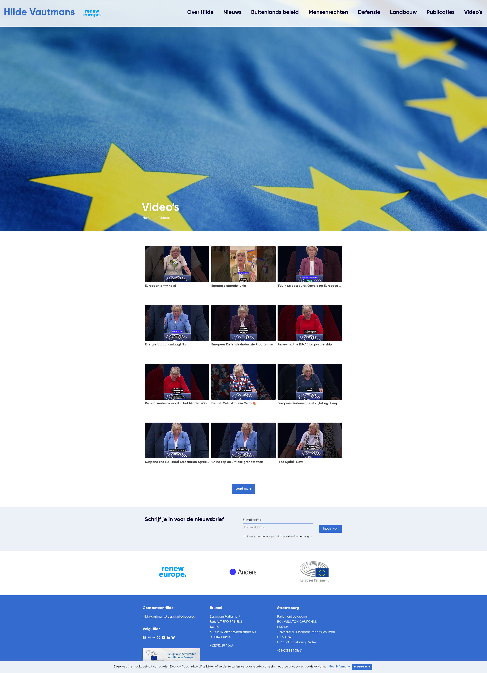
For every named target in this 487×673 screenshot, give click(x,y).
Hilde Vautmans (39, 12)
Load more (243, 488)
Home (147, 218)
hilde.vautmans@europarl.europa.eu (169, 616)
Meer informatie (339, 666)
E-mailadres (252, 520)
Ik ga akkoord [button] (362, 667)
